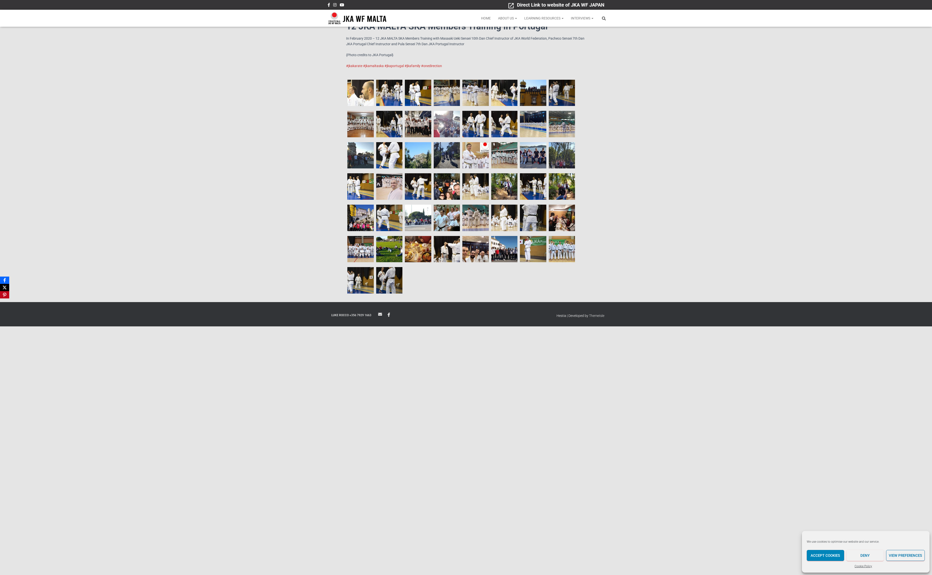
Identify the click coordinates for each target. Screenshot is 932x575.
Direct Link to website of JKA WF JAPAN (560, 5)
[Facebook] (4, 280)
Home (486, 18)
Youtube (342, 5)
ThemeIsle (596, 316)
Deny (865, 555)
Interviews (581, 18)
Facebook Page (388, 315)
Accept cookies (825, 555)
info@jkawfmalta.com (380, 314)
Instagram (335, 5)
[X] (4, 287)
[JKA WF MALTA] (357, 18)
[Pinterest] (4, 294)
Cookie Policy (863, 566)
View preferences (905, 555)
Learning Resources (542, 18)
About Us (506, 18)
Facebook (329, 5)
